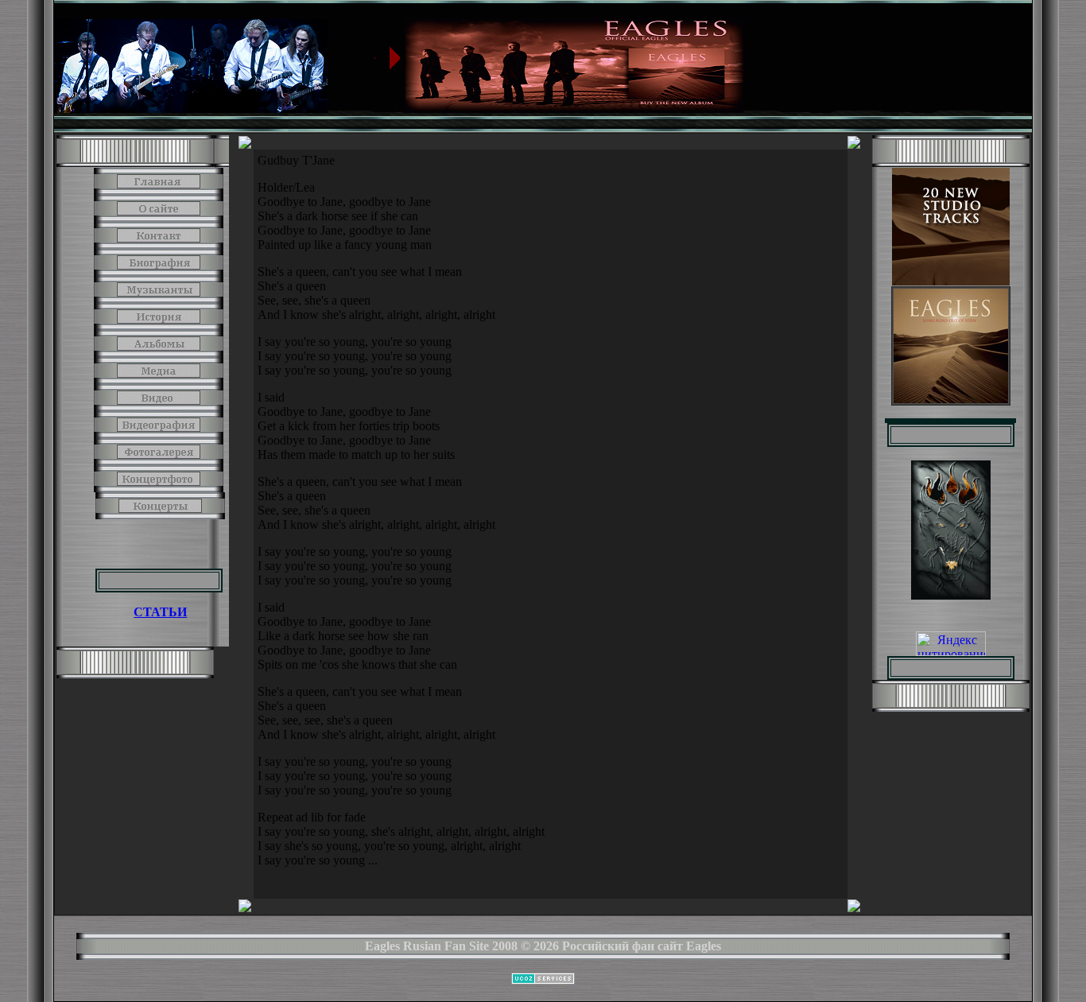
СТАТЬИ (160, 612)
